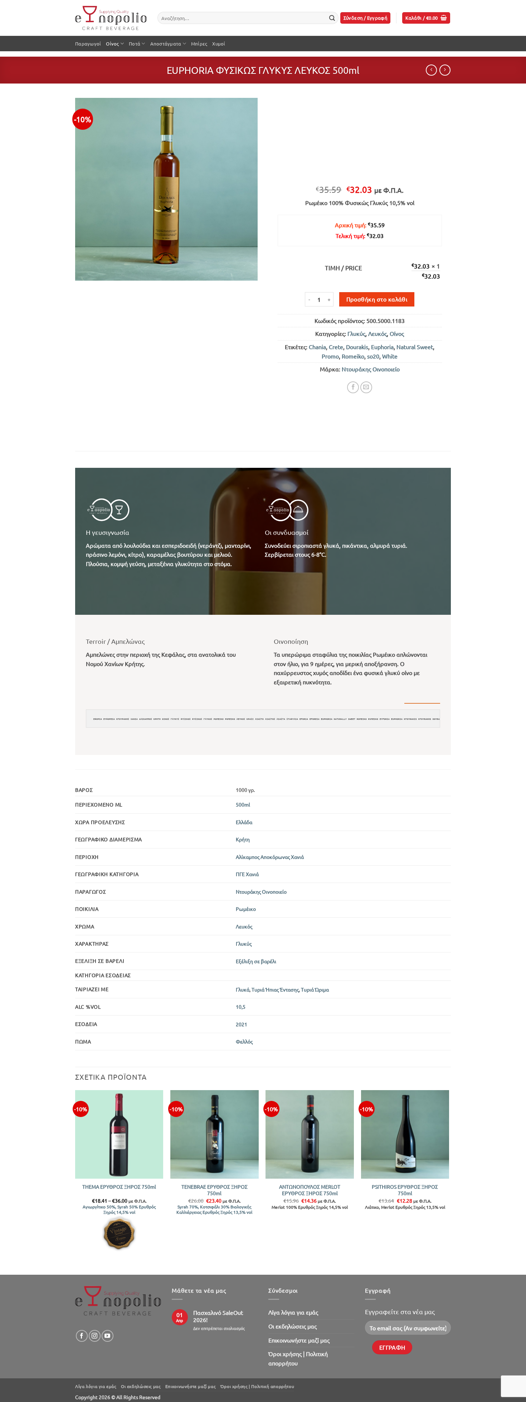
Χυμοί (218, 44)
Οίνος (112, 44)
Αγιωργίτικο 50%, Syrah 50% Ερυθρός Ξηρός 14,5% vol (119, 1209)
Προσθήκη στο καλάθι (377, 299)
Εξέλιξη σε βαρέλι (256, 961)
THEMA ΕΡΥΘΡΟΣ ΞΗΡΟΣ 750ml (119, 1186)
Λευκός (377, 333)
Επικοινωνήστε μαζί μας (299, 1340)
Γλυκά (242, 989)
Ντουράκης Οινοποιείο (371, 368)
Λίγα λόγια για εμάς (293, 1312)
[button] (365, 18)
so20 (373, 356)
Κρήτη (243, 839)
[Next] (448, 1181)
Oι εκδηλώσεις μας (292, 1326)
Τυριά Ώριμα (315, 989)
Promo (330, 356)
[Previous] (75, 1181)
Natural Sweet (414, 346)
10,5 (240, 1006)
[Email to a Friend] (366, 387)
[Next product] (431, 70)
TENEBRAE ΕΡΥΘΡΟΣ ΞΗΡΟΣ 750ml (214, 1190)
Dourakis (357, 346)
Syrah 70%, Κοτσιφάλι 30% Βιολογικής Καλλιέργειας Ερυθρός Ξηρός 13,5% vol (214, 1209)
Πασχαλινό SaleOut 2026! (218, 1316)
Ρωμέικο (246, 909)
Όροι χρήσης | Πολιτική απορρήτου (298, 1358)
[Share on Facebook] (353, 387)
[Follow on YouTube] (107, 1336)
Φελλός (244, 1041)
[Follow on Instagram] (95, 1336)
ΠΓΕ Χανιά (247, 874)
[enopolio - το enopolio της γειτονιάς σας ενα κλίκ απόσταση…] (111, 18)
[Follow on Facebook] (82, 1336)
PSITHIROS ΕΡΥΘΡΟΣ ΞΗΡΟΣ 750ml (405, 1190)
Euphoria (382, 346)
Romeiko (353, 356)
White (390, 356)
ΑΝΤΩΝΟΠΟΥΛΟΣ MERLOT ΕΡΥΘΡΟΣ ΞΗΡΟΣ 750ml (309, 1190)
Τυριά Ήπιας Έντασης (275, 989)
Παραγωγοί (88, 44)
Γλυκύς (356, 333)
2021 (241, 1024)
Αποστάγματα (165, 44)
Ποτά (134, 44)
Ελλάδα (244, 822)
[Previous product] (444, 70)
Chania (317, 346)
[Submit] (332, 18)
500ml (243, 804)
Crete (336, 346)
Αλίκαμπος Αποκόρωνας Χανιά (270, 857)
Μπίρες (199, 44)
